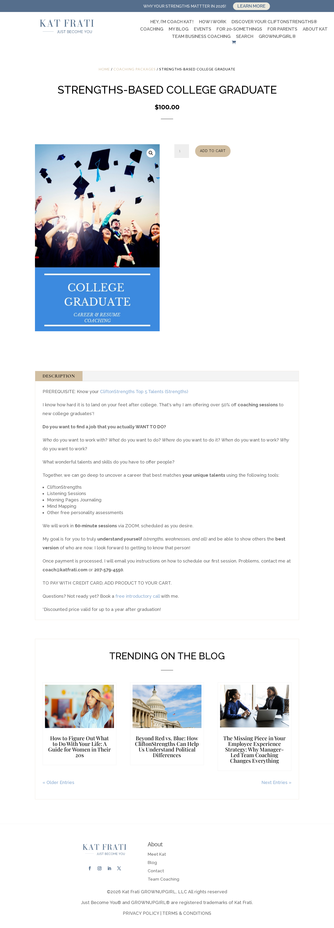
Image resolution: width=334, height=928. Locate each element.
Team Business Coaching (201, 37)
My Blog (179, 29)
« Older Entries (58, 782)
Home (104, 69)
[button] (150, 153)
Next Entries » (276, 782)
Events (202, 29)
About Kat (315, 29)
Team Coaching (163, 879)
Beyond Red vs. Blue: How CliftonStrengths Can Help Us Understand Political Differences (167, 746)
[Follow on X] (119, 868)
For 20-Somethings (239, 29)
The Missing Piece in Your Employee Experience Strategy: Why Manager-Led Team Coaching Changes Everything (254, 749)
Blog (152, 862)
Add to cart (213, 151)
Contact (156, 870)
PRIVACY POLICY (141, 913)
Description (59, 376)
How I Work (212, 22)
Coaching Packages (134, 69)
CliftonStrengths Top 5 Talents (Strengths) (144, 391)
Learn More (251, 6)
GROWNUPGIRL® (277, 37)
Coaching (151, 29)
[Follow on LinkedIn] (109, 868)
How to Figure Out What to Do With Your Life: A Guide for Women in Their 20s (79, 746)
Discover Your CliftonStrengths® (274, 22)
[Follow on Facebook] (90, 868)
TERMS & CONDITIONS (186, 913)
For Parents (282, 29)
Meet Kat (157, 854)
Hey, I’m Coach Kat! (172, 22)
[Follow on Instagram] (99, 868)
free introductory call (137, 596)
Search (244, 37)
